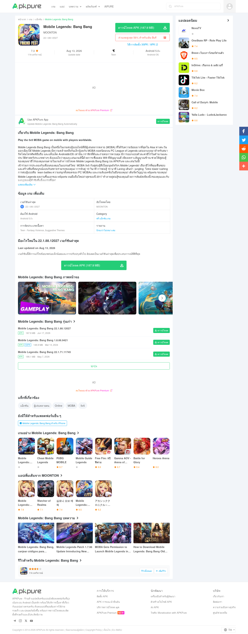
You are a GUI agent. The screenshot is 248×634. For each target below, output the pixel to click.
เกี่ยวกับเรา (218, 596)
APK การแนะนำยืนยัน (108, 601)
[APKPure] (26, 6)
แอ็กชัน (38, 19)
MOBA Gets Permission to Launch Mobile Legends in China (111, 549)
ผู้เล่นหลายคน (41, 405)
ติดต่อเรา (217, 601)
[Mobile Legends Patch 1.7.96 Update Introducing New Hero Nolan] (74, 533)
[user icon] (229, 6)
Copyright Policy (94, 629)
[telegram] (14, 621)
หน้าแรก (22, 19)
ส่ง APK (155, 607)
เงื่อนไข (106, 629)
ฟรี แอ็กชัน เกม (103, 218)
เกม (30, 19)
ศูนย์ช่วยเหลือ (220, 612)
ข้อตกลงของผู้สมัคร (75, 629)
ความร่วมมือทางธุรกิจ (224, 607)
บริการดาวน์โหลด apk (108, 607)
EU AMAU (117, 629)
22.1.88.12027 (32, 206)
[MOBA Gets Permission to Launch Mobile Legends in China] (113, 533)
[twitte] (26, 621)
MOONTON (50, 32)
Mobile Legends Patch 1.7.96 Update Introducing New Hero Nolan (74, 549)
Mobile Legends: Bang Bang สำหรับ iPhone (44, 423)
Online (58, 405)
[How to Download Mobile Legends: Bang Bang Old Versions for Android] (151, 533)
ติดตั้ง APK (102, 596)
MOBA (71, 405)
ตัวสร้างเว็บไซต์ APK (161, 601)
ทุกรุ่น (94, 366)
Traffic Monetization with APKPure (169, 612)
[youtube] (31, 621)
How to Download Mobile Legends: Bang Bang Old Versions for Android (149, 549)
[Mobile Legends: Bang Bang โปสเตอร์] (172, 298)
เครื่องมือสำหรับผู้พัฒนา (163, 596)
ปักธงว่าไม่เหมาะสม (105, 230)
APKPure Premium (107, 612)
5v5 (83, 405)
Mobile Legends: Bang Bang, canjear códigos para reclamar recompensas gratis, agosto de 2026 (36, 549)
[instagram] (20, 621)
